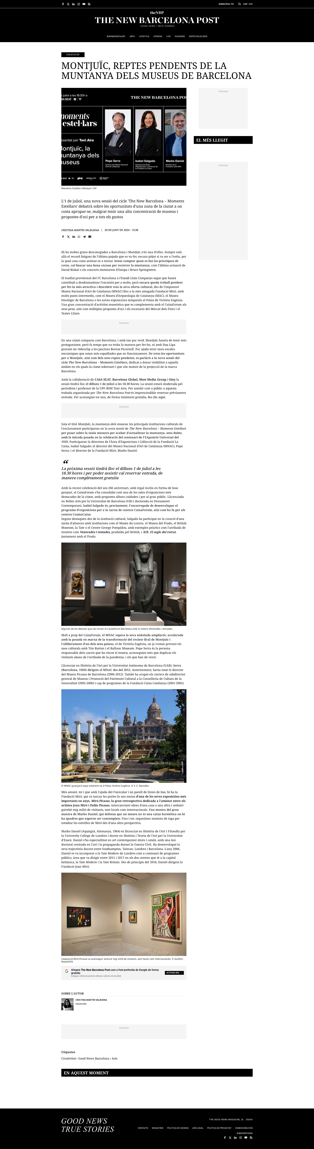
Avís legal (197, 1128)
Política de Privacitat (219, 1128)
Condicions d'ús (244, 1128)
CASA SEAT (103, 379)
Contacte (143, 1128)
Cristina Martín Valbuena (80, 230)
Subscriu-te (226, 4)
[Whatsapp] (79, 236)
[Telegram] (84, 236)
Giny (172, 379)
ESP (251, 4)
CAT (245, 4)
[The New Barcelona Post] (87, 1125)
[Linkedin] (73, 236)
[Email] (89, 236)
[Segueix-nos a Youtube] (84, 4)
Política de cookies (178, 1128)
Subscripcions (245, 1133)
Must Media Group (152, 379)
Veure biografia (81, 1003)
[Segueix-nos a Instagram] (78, 4)
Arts (114, 1058)
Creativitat (73, 54)
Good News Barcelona (93, 1058)
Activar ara (172, 973)
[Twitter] (68, 236)
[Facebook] (63, 236)
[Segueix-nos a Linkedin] (73, 4)
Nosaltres (157, 1128)
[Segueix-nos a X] (68, 4)
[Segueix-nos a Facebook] (63, 4)
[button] (239, 4)
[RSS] (89, 4)
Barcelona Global (125, 379)
